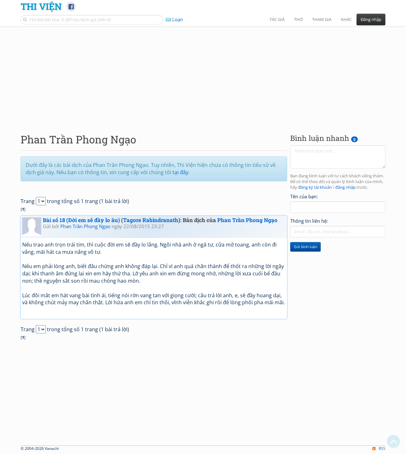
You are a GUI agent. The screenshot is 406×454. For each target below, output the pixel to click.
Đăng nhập (371, 19)
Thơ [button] (298, 19)
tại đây (180, 172)
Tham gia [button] (321, 19)
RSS (382, 448)
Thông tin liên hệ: (309, 221)
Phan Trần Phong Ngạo (247, 220)
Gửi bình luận (305, 246)
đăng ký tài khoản (315, 187)
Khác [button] (346, 19)
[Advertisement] (203, 74)
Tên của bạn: (304, 196)
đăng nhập (345, 187)
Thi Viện (41, 6)
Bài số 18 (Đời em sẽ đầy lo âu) (81, 220)
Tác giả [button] (277, 19)
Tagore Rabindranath (150, 220)
